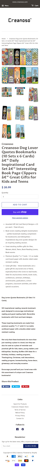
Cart (36, 6)
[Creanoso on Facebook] (17, 430)
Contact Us (20, 418)
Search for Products (20, 404)
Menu (6, 6)
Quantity (5, 192)
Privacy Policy (20, 416)
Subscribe (30, 446)
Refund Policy (20, 413)
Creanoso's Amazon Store (20, 407)
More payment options (20, 218)
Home (4, 39)
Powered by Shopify (30, 453)
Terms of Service (20, 410)
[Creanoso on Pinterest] (22, 430)
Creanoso (19, 453)
